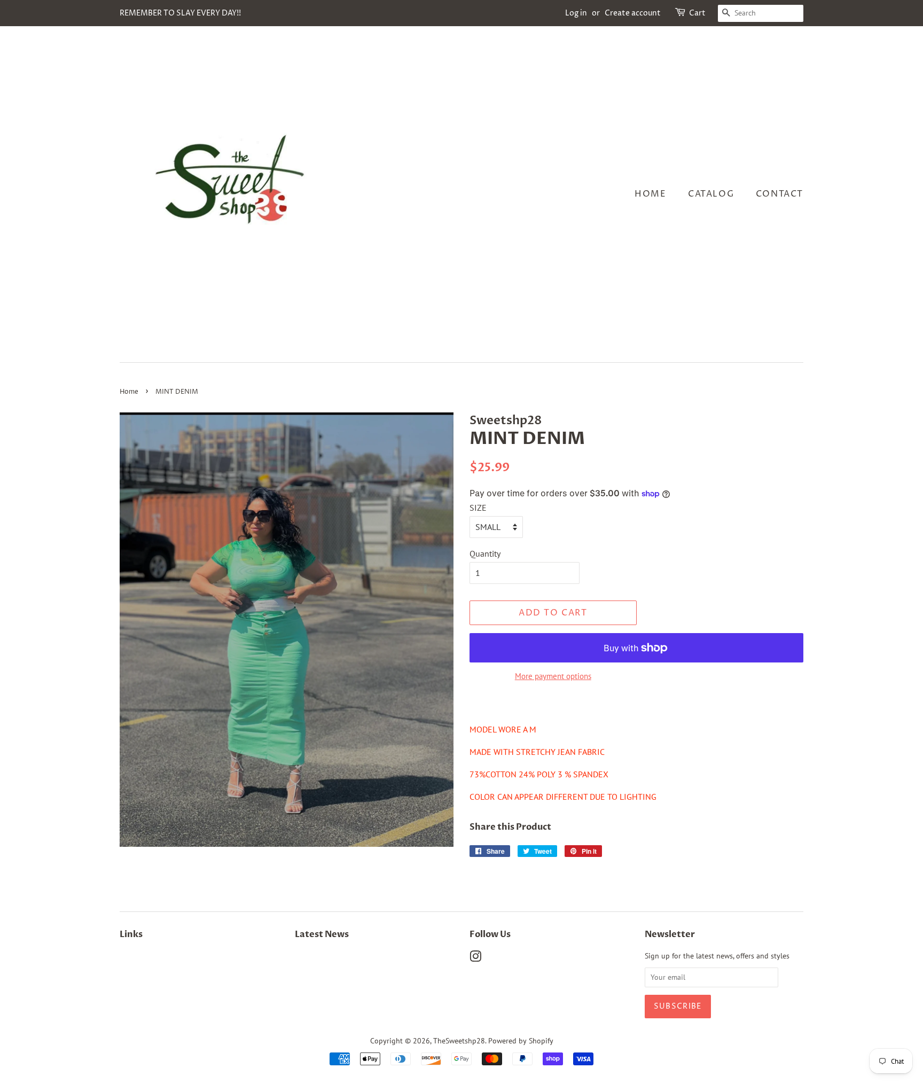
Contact (779, 194)
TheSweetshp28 (459, 1041)
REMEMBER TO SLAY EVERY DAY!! (180, 13)
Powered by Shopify (520, 1041)
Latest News (322, 934)
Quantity (485, 553)
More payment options (553, 676)
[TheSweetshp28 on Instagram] (475, 958)
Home (650, 194)
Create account (633, 13)
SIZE (478, 507)
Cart (697, 13)
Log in (576, 13)
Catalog (711, 194)
